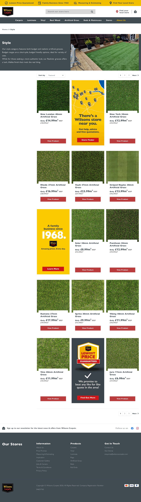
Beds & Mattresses (93, 20)
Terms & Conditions (43, 467)
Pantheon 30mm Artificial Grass (119, 244)
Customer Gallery (43, 461)
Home (5, 29)
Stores (109, 20)
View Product (53, 141)
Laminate (31, 20)
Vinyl (43, 20)
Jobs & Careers (42, 464)
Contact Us (109, 447)
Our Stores (12, 444)
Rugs (72, 457)
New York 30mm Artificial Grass (119, 115)
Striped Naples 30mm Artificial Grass (122, 186)
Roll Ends (73, 467)
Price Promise (41, 451)
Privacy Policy (41, 471)
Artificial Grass (72, 20)
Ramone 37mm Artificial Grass (48, 315)
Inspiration (40, 457)
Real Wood (55, 20)
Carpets (19, 20)
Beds (72, 464)
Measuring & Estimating (45, 454)
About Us (121, 20)
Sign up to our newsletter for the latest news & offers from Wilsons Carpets (41, 428)
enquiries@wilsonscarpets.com (116, 454)
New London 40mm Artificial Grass (51, 115)
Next (134, 75)
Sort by (42, 75)
